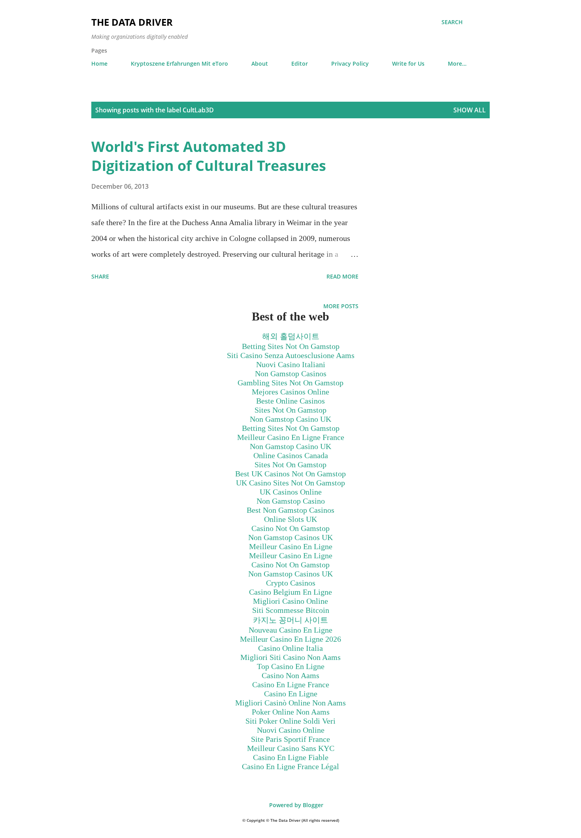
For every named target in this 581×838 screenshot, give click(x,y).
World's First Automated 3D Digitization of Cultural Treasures (208, 156)
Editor (299, 63)
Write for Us (408, 63)
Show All (469, 110)
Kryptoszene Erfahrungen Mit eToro (179, 63)
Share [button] (100, 276)
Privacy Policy (350, 63)
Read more (342, 276)
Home (99, 63)
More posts (340, 306)
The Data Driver (132, 21)
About (259, 63)
